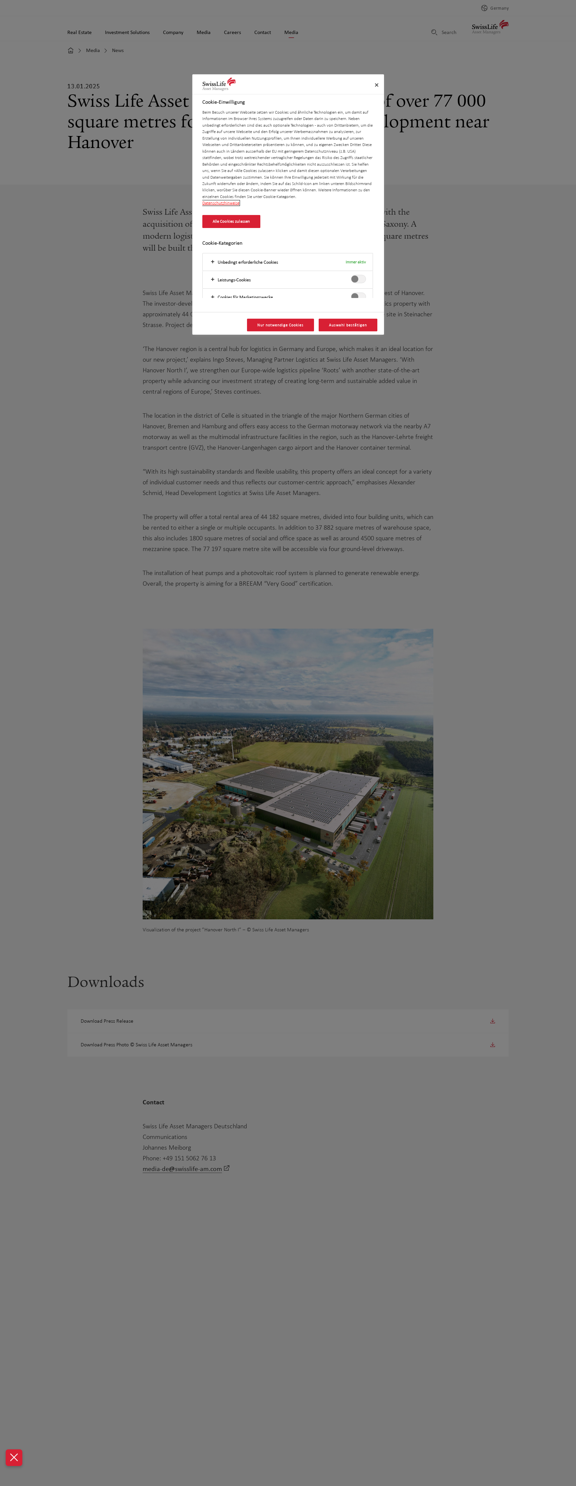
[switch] (358, 279)
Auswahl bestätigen (348, 325)
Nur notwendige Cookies (280, 325)
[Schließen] (376, 85)
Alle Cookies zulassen (231, 221)
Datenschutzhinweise (220, 203)
